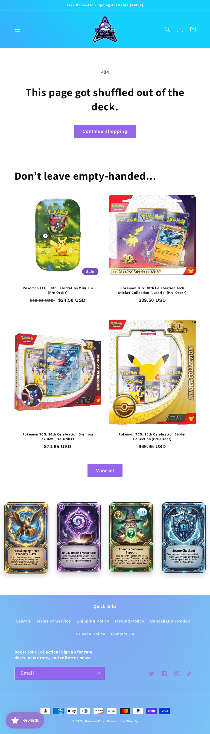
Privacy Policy (90, 634)
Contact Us (122, 634)
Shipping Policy (93, 621)
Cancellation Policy (170, 621)
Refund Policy (129, 621)
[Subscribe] (98, 673)
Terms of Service (53, 621)
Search (23, 621)
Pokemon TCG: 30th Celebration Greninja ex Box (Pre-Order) (57, 436)
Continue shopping (105, 131)
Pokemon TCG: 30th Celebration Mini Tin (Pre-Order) (58, 290)
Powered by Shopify (122, 721)
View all (105, 470)
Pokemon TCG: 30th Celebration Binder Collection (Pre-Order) (152, 436)
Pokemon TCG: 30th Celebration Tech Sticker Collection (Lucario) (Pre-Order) (152, 290)
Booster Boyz (95, 721)
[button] (17, 29)
